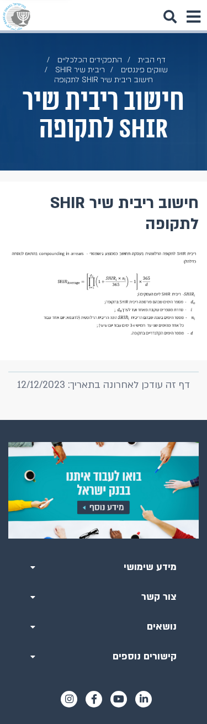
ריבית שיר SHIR (80, 70)
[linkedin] (143, 699)
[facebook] (94, 699)
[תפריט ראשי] (193, 16)
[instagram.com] (69, 699)
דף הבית (152, 60)
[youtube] (118, 699)
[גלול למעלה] (104, 420)
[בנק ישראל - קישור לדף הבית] (16, 16)
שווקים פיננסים (144, 70)
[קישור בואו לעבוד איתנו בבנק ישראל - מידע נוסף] (103, 490)
